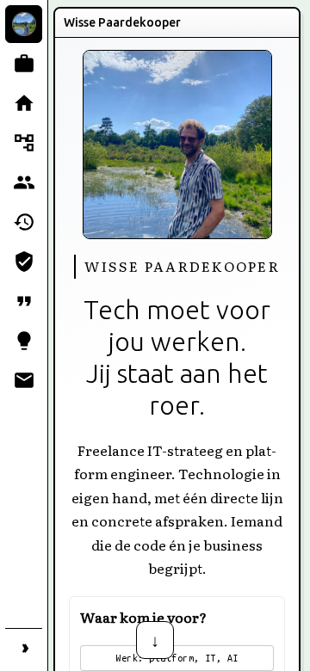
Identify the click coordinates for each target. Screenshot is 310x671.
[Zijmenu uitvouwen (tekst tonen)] (23, 647)
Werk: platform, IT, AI (177, 658)
